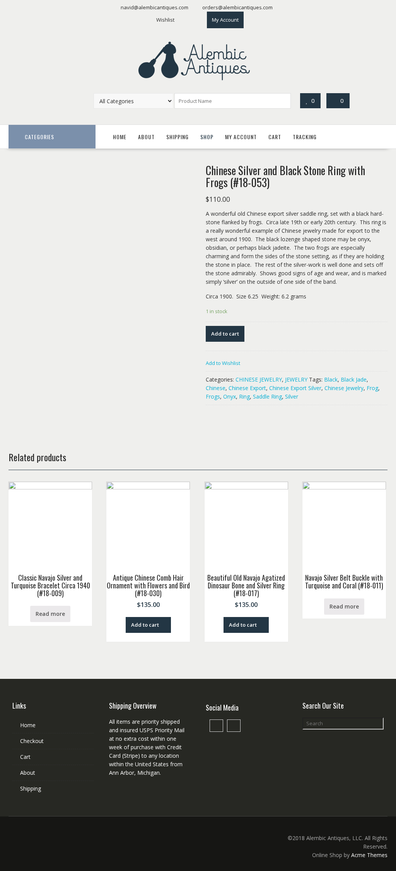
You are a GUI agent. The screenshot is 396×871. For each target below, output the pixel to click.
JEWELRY (296, 379)
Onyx (229, 396)
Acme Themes (369, 855)
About (146, 137)
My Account (225, 19)
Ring (244, 396)
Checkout (32, 741)
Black (331, 379)
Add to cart (225, 333)
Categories (39, 137)
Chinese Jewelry (344, 388)
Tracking (305, 137)
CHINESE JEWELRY (259, 379)
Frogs (213, 396)
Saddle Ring (267, 396)
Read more (50, 613)
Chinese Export (247, 388)
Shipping (177, 137)
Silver (291, 396)
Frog (372, 388)
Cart (274, 137)
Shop (206, 137)
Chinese (215, 388)
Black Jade (354, 379)
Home (119, 137)
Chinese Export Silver (295, 388)
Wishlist (165, 19)
